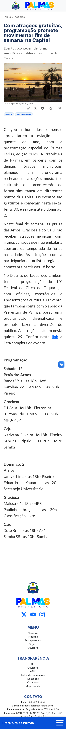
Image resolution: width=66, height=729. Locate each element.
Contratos (33, 682)
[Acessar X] (24, 615)
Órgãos (33, 644)
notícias (20, 16)
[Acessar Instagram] (42, 615)
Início (7, 16)
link (55, 336)
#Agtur (9, 114)
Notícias (33, 636)
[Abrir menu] (60, 723)
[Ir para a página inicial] (33, 5)
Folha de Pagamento (33, 675)
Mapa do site (33, 686)
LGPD (33, 664)
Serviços (33, 633)
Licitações (33, 678)
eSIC (33, 671)
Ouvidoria (33, 647)
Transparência (33, 640)
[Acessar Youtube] (33, 615)
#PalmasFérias (24, 114)
